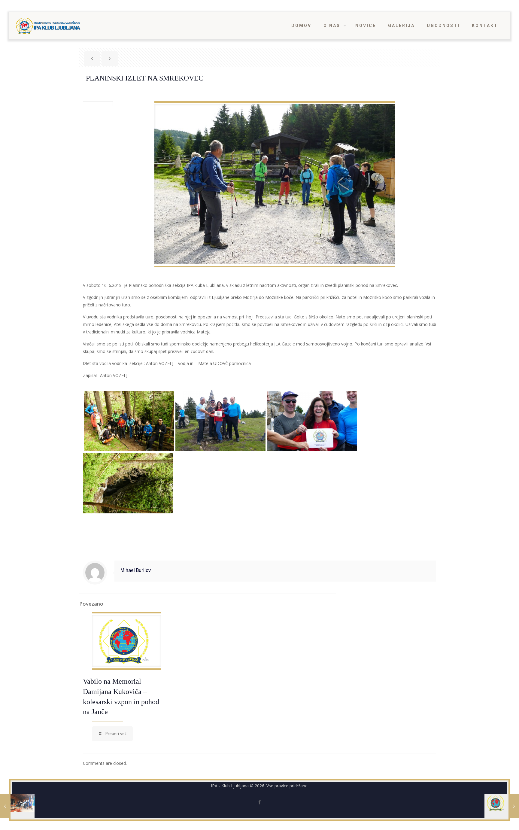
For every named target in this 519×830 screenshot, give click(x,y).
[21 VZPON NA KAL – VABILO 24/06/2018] (501, 806)
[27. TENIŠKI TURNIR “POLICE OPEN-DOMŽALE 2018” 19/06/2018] (17, 806)
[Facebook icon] (259, 802)
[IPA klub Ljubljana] (48, 25)
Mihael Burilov (135, 570)
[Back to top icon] (490, 817)
